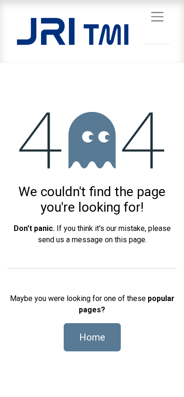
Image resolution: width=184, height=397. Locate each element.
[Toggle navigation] (157, 16)
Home (92, 337)
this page (130, 239)
